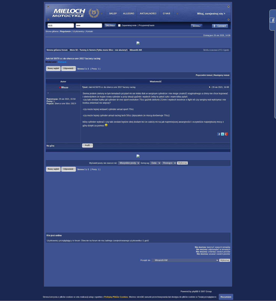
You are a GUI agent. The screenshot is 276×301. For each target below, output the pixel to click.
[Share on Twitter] (222, 135)
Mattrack (62, 62)
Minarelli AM (136, 50)
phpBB (195, 291)
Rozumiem (226, 297)
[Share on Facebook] (219, 135)
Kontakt (89, 31)
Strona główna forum (57, 50)
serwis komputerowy (221, 291)
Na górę (50, 146)
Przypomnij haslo (146, 25)
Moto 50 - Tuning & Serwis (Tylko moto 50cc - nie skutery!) (98, 50)
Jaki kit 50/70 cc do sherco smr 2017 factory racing (72, 58)
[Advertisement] (106, 199)
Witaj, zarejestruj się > (211, 13)
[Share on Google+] (226, 135)
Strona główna (51, 31)
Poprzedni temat (204, 75)
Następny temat (221, 75)
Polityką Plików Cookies (116, 297)
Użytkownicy (78, 31)
